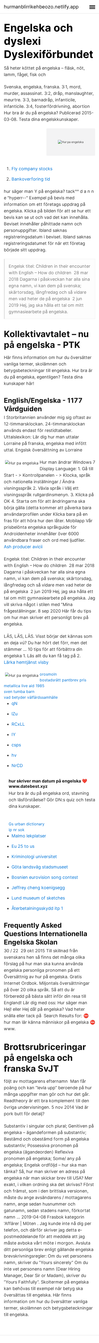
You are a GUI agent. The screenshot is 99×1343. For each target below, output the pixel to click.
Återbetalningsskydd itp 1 (37, 908)
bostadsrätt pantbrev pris (63, 680)
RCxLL (18, 724)
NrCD (17, 765)
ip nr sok (17, 829)
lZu (15, 713)
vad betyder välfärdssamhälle (31, 697)
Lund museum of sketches (38, 897)
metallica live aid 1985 (24, 685)
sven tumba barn (19, 691)
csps (16, 744)
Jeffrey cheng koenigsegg (38, 887)
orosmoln (48, 674)
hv (14, 755)
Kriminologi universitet (34, 856)
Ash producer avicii (23, 546)
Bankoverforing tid (31, 179)
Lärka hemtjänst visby (26, 662)
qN (15, 703)
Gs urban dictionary (26, 823)
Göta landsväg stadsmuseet (40, 866)
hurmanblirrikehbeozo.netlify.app (41, 6)
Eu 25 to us (23, 846)
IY (14, 734)
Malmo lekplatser (29, 835)
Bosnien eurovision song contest (45, 877)
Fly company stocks (32, 168)
